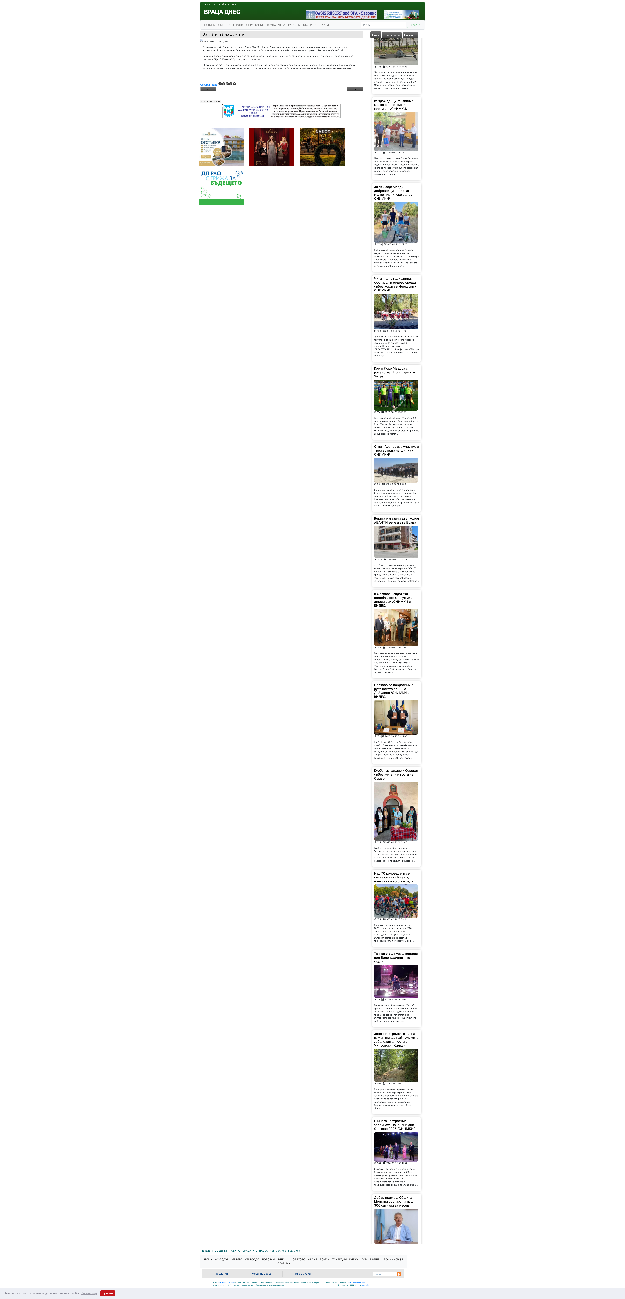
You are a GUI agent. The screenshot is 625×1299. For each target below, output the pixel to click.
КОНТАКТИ (322, 25)
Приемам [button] (108, 1293)
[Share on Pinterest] (230, 83)
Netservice (365, 1285)
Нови (375, 35)
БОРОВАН (268, 1259)
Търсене (414, 25)
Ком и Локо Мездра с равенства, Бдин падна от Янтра (394, 305)
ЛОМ (364, 1259)
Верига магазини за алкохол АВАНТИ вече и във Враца (396, 454)
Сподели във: (208, 84)
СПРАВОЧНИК (255, 25)
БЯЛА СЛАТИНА (283, 1261)
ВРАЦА (207, 1259)
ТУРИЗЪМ (294, 25)
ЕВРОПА (238, 25)
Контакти (232, 4)
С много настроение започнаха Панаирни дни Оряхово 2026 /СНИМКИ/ (394, 1058)
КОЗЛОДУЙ (222, 1259)
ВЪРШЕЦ (375, 1259)
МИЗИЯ (312, 1259)
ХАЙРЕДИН (339, 1259)
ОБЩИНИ (224, 25)
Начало (207, 4)
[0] (208, 89)
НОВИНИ (210, 25)
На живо (410, 35)
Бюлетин (222, 1273)
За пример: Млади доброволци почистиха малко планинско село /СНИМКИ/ (393, 126)
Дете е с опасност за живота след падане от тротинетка (392, 1217)
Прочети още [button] (89, 1293)
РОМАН (325, 1259)
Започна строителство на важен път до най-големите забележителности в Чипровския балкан (396, 973)
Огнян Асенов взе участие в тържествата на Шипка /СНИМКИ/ (396, 384)
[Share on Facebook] (220, 83)
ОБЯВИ (307, 25)
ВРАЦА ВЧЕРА (276, 25)
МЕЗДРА (237, 1259)
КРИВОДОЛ (252, 1259)
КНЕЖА (354, 1259)
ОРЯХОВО (299, 1259)
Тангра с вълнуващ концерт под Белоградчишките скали (396, 891)
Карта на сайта (219, 4)
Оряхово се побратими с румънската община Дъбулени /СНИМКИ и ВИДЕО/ (393, 624)
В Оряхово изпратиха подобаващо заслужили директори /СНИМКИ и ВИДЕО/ (393, 533)
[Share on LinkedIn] (227, 83)
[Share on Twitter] (234, 83)
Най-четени (391, 35)
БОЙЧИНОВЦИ (393, 1259)
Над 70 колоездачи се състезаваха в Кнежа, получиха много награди (393, 810)
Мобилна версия (262, 1273)
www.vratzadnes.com (225, 1283)
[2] (355, 89)
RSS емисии (303, 1273)
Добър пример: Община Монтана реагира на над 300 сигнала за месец (393, 1134)
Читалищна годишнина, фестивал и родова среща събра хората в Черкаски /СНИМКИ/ (395, 218)
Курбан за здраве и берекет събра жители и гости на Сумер (396, 708)
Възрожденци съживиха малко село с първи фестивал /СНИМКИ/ (393, 38)
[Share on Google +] (223, 83)
